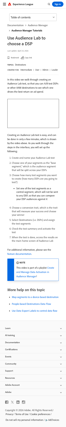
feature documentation (19, 253)
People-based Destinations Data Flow (31, 303)
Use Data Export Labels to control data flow (34, 310)
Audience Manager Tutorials (27, 30)
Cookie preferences (40, 414)
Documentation (15, 25)
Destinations (20, 64)
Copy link (28, 57)
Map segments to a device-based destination (35, 297)
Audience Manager (38, 25)
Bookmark (15, 57)
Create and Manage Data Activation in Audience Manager (35, 272)
